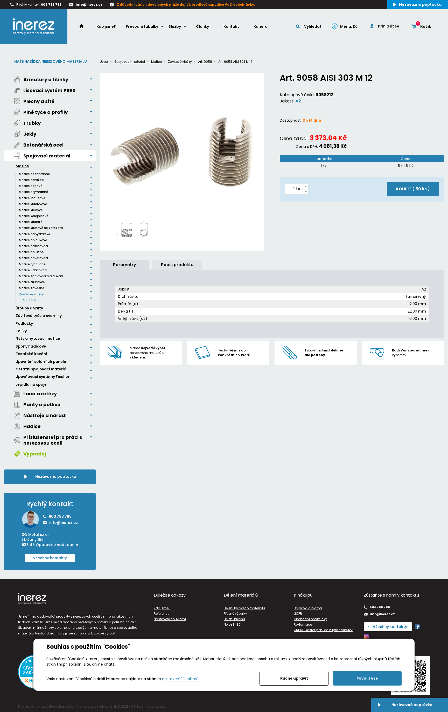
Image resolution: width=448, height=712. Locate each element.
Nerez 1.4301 (233, 624)
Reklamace (303, 624)
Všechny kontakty (50, 558)
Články (202, 26)
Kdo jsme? (106, 26)
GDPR (298, 613)
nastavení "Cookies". (180, 678)
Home (84, 26)
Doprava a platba (308, 608)
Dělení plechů (234, 619)
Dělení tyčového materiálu (244, 608)
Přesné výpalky (235, 613)
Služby (175, 26)
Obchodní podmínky (310, 619)
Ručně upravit (294, 678)
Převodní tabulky (142, 26)
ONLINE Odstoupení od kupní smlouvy (323, 630)
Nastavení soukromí (170, 619)
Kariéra (261, 26)
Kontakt (231, 26)
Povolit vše (367, 678)
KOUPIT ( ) (413, 189)
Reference (161, 613)
